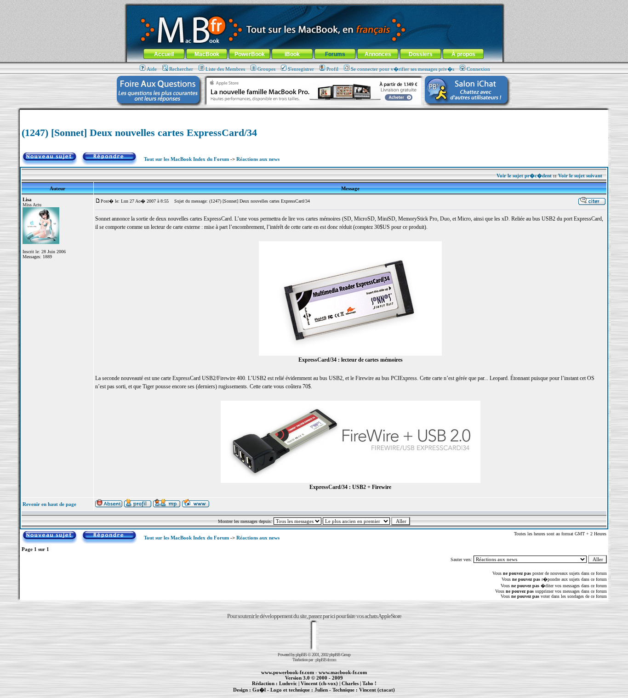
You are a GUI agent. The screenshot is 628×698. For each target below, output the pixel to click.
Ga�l (259, 689)
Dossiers (421, 54)
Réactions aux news (258, 159)
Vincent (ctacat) (377, 689)
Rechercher (181, 69)
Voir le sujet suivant (580, 175)
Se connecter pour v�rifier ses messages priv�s (402, 69)
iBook (292, 54)
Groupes (266, 69)
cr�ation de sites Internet (373, 694)
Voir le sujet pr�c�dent (524, 175)
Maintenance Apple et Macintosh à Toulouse (328, 694)
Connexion (478, 69)
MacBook (206, 54)
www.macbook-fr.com (343, 672)
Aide (152, 69)
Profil (332, 69)
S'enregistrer (301, 69)
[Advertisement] (314, 113)
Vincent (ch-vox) (319, 683)
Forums (335, 54)
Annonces (378, 54)
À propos (463, 54)
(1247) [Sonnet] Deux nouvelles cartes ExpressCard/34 (139, 132)
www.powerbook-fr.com (287, 672)
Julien (321, 689)
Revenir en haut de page (49, 504)
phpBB (301, 654)
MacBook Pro (281, 694)
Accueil (164, 54)
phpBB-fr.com (325, 659)
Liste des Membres (225, 69)
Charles (350, 683)
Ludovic (288, 683)
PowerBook (249, 54)
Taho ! (369, 683)
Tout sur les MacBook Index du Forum (186, 159)
